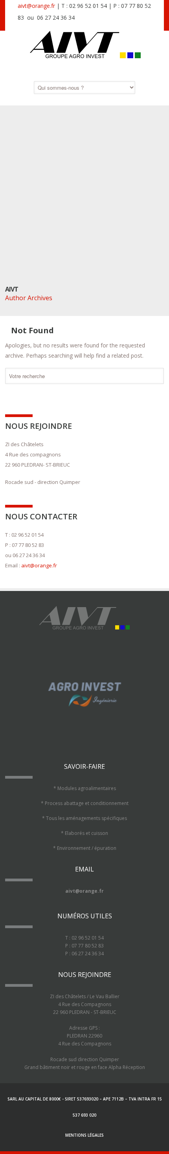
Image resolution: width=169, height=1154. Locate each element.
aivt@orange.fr (36, 5)
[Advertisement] (84, 196)
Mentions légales (84, 1135)
